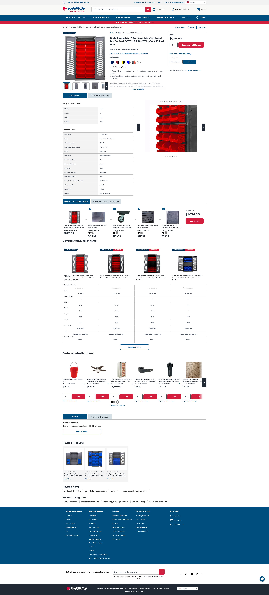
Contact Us (150, 2)
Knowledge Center (178, 2)
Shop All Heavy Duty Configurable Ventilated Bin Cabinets (129, 54)
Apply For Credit (94, 535)
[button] (195, 2)
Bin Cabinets (98, 27)
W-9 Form (92, 547)
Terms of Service (158, 576)
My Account (93, 519)
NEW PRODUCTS (143, 17)
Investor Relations (71, 527)
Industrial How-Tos (142, 531)
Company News (70, 523)
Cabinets (88, 27)
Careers (68, 519)
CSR (67, 531)
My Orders (92, 523)
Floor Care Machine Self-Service (99, 558)
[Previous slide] (138, 127)
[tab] (75, 95)
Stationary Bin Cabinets (114, 27)
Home (65, 27)
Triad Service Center (118, 531)
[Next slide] (203, 127)
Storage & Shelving (76, 27)
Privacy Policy (147, 576)
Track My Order (94, 527)
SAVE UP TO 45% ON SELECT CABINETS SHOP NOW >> (135, 22)
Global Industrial (115, 33)
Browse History (139, 2)
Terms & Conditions (130, 591)
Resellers (115, 523)
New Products (140, 523)
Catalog (166, 2)
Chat (159, 2)
